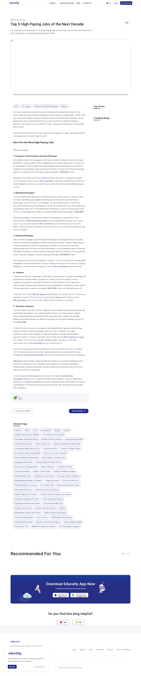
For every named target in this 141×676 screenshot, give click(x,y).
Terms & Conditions (123, 650)
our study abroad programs (31, 355)
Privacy (110, 650)
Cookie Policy (39, 667)
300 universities (46, 181)
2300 (44, 178)
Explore (53, 3)
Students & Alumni (67, 3)
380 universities (19, 300)
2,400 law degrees (38, 294)
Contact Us (87, 3)
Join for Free (126, 3)
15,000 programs (68, 337)
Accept (12, 667)
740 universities (35, 343)
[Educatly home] (14, 3)
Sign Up (83, 650)
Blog (78, 3)
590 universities (59, 266)
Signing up (17, 361)
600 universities (45, 224)
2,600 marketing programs (36, 221)
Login (116, 3)
